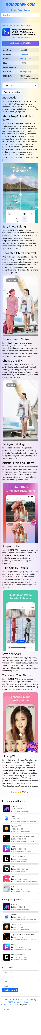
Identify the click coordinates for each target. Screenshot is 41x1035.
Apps (20, 10)
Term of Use (18, 999)
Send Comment (10, 990)
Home (13, 10)
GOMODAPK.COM (20, 4)
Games (27, 10)
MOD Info (9, 85)
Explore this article (12, 92)
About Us (7, 999)
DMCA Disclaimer (15, 1002)
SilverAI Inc (24, 54)
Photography (18, 25)
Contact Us (28, 1002)
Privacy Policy (30, 999)
